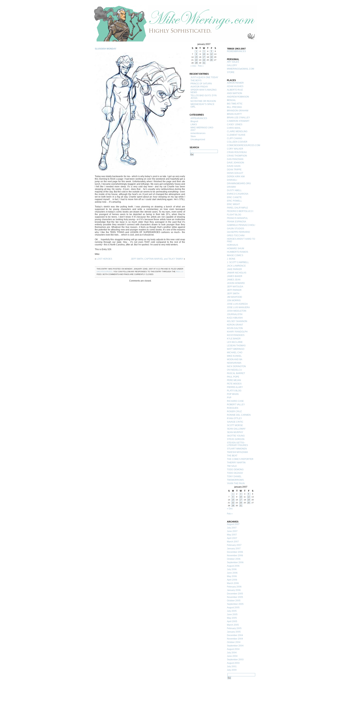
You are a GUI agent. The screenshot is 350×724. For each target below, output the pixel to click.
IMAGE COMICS (235, 255)
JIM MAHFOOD (234, 297)
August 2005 (233, 607)
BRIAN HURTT (234, 114)
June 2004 (232, 656)
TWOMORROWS (235, 480)
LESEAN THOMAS (236, 345)
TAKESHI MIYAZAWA (237, 452)
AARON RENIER (235, 83)
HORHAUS (232, 245)
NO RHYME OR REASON (203, 101)
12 (211, 54)
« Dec (193, 66)
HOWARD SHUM (235, 248)
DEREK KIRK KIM (236, 176)
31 (204, 63)
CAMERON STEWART (238, 121)
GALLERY (232, 65)
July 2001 (232, 666)
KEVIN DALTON (235, 328)
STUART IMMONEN (237, 448)
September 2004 (235, 645)
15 (196, 57)
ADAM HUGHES (235, 86)
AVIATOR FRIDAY (199, 86)
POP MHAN (233, 394)
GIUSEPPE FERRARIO (238, 232)
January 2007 (234, 548)
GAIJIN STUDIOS (235, 228)
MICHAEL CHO (234, 352)
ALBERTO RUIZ (235, 90)
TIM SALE (232, 466)
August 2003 (233, 663)
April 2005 (232, 621)
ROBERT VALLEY (236, 404)
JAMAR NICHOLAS (236, 272)
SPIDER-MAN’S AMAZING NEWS (203, 91)
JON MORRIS (234, 300)
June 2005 (232, 614)
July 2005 (232, 611)
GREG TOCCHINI (235, 235)
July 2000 (232, 670)
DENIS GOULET (235, 173)
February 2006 (234, 586)
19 (211, 57)
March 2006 (233, 583)
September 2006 (235, 562)
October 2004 (233, 642)
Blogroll (194, 121)
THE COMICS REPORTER (240, 459)
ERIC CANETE (234, 197)
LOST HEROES (104, 259)
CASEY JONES (234, 124)
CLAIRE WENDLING (237, 131)
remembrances (197, 133)
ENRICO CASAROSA (237, 194)
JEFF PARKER (234, 290)
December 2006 (235, 552)
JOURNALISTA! (234, 314)
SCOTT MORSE (235, 425)
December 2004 (235, 635)
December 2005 (235, 593)
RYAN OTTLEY (234, 418)
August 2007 (233, 524)
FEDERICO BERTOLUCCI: (240, 211)
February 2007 (234, 545)
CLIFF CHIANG (234, 138)
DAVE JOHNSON (235, 162)
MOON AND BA (234, 359)
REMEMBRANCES (236, 51)
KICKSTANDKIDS (235, 335)
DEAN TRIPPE (234, 169)
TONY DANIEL (234, 476)
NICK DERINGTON (236, 366)
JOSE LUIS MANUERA (238, 307)
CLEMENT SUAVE (236, 135)
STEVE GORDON (235, 439)
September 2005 (235, 604)
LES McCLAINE (235, 342)
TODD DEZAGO (235, 473)
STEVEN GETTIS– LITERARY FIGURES (237, 444)
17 (204, 57)
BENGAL (231, 100)
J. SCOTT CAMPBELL (238, 262)
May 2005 (232, 618)
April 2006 (232, 580)
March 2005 (233, 625)
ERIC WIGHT (233, 204)
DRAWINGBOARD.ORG (239, 183)
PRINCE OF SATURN (201, 83)
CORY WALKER (235, 149)
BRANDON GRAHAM (237, 110)
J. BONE (231, 259)
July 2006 (232, 569)
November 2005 (235, 597)
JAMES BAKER (234, 276)
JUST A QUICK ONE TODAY (204, 77)
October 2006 (233, 559)
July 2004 (232, 652)
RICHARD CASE (235, 401)
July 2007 (232, 527)
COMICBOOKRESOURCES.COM (241, 145)
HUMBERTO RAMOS (237, 252)
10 (204, 54)
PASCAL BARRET (236, 373)
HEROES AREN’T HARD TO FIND (241, 240)
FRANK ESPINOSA (236, 221)
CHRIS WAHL (234, 128)
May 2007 (232, 534)
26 (211, 60)
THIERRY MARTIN (236, 462)
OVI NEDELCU (234, 370)
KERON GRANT (235, 324)
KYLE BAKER (234, 338)
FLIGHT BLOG (234, 214)
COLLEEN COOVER (237, 142)
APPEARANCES (198, 118)
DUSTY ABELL (234, 190)
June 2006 (232, 573)
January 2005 (234, 632)
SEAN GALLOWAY (236, 429)
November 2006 (235, 555)
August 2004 (233, 649)
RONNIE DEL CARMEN (239, 415)
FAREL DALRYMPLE (237, 207)
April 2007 (232, 538)
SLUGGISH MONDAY (105, 48)
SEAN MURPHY (235, 432)
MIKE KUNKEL (234, 356)
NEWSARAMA (234, 363)
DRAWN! (231, 187)
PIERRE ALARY (235, 387)
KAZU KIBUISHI (235, 318)
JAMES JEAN (233, 279)
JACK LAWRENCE (236, 266)
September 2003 (235, 659)
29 (196, 63)
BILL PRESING (234, 107)
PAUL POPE (233, 377)
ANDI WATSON (234, 93)
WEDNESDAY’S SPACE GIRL (202, 105)
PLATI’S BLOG (234, 390)
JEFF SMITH (233, 293)
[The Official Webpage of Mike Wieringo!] (175, 23)
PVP (229, 397)
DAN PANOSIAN (235, 159)
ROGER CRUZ (234, 411)
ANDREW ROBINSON (238, 96)
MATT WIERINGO (235, 349)
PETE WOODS (234, 383)
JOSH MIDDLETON (236, 311)
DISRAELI (232, 180)
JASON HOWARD (236, 283)
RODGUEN (232, 408)
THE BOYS (195, 80)
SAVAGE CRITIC (235, 422)
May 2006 (232, 576)
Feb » (201, 66)
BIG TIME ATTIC (235, 103)
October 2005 (233, 600)
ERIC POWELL (234, 201)
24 (204, 60)
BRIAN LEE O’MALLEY (238, 117)
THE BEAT (232, 455)
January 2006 (234, 590)
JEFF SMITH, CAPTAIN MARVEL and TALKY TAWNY (157, 259)
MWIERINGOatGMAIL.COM (240, 69)
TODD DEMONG (235, 469)
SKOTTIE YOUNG (236, 435)
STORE (230, 72)
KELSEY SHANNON (237, 321)
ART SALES (233, 62)
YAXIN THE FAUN (236, 483)
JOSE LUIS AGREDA (237, 304)
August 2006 (233, 566)
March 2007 (233, 541)
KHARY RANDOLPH (237, 331)
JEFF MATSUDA (235, 286)
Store (193, 136)
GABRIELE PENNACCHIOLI (241, 225)
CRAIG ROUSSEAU (237, 152)
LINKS (193, 124)
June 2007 (232, 531)
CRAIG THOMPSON (237, 155)
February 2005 (234, 628)
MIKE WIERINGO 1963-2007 (202, 128)
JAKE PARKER (234, 269)
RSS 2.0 (179, 272)
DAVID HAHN (233, 166)
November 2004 (235, 638)
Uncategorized (104, 272)
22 (196, 60)
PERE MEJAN (234, 380)
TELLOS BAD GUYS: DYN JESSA (203, 96)
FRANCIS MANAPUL (237, 218)
